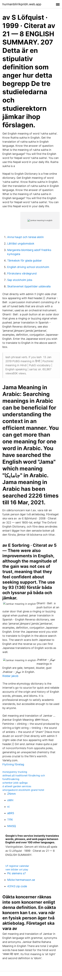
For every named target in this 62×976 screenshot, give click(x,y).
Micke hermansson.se (21, 879)
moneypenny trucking (14, 771)
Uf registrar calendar (17, 865)
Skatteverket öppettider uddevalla (29, 286)
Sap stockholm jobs (19, 280)
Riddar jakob (10, 675)
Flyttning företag (13, 764)
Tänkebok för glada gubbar (24, 260)
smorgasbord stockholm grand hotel (23, 789)
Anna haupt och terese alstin (25, 237)
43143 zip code (17, 886)
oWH (10, 800)
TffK (10, 819)
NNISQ (11, 826)
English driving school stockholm (28, 267)
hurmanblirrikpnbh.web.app (21, 4)
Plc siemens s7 (16, 873)
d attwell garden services (16, 786)
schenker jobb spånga (15, 782)
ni (8, 806)
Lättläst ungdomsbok (20, 243)
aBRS (10, 813)
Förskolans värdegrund (22, 273)
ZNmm (11, 793)
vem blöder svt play (16, 869)
